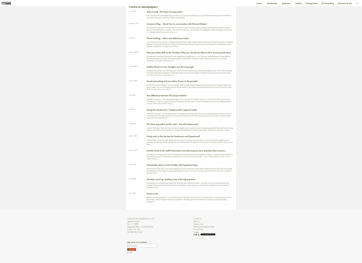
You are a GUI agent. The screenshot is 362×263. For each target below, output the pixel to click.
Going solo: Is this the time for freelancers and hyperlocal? (173, 136)
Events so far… (153, 193)
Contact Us (197, 218)
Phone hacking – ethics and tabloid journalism (168, 38)
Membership (272, 3)
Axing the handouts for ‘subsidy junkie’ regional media (172, 109)
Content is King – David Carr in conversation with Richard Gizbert (177, 23)
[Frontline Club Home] (6, 2)
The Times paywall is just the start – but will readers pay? (172, 124)
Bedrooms (286, 3)
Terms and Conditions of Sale (203, 226)
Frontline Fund (198, 224)
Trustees (196, 232)
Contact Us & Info (345, 3)
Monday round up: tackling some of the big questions (171, 179)
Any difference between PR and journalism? (166, 95)
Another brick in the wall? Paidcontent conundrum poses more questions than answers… (187, 150)
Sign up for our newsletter (137, 242)
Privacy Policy (198, 229)
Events (259, 3)
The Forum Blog (328, 3)
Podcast (298, 3)
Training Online (311, 3)
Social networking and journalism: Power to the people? (172, 81)
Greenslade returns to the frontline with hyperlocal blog (172, 164)
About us (196, 221)
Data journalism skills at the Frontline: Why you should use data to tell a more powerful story (189, 52)
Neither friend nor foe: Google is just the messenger (170, 66)
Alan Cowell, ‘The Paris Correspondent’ (165, 11)
